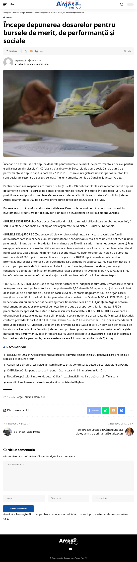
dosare (35, 396)
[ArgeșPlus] (68, 4)
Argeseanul (20, 60)
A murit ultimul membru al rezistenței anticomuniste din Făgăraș (45, 382)
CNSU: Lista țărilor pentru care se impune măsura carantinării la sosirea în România (56, 370)
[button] (6, 4)
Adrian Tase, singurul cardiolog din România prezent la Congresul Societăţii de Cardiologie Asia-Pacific (67, 364)
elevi (43, 396)
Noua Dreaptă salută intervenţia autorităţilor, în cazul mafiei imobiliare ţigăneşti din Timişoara (62, 376)
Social (9, 17)
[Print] (36, 51)
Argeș (20, 396)
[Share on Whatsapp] (26, 51)
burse (28, 396)
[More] (41, 51)
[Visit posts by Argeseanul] (8, 62)
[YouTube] (70, 549)
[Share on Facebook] (21, 51)
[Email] (31, 51)
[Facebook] (66, 549)
